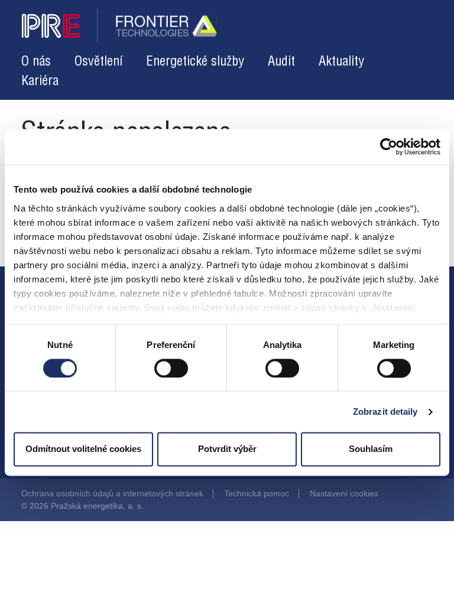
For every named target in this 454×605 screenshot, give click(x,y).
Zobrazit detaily (385, 411)
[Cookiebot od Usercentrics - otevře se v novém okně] (388, 146)
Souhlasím (371, 449)
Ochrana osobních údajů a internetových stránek (112, 493)
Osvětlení (98, 62)
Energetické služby (195, 62)
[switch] (171, 368)
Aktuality (341, 62)
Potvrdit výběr (227, 449)
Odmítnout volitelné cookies (83, 449)
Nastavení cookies (344, 493)
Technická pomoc (256, 493)
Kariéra (40, 81)
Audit (281, 62)
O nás (36, 62)
